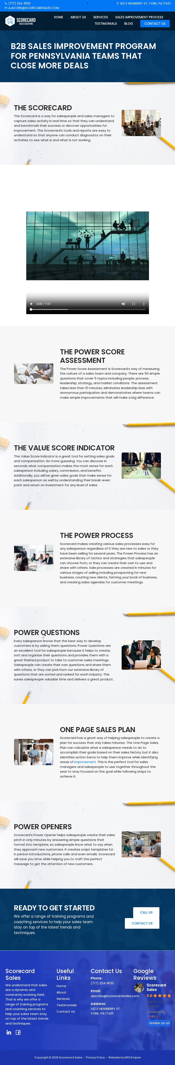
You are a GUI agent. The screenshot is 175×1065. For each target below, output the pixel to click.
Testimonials (106, 23)
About (61, 992)
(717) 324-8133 (18, 3)
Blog (128, 23)
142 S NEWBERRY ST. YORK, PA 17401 (106, 1011)
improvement (85, 762)
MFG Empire (133, 1057)
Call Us (146, 912)
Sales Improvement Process (139, 17)
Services (100, 17)
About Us (78, 17)
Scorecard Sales (156, 987)
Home (58, 17)
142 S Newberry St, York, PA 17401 (145, 3)
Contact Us (154, 23)
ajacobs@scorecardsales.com (33, 8)
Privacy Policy (95, 1057)
